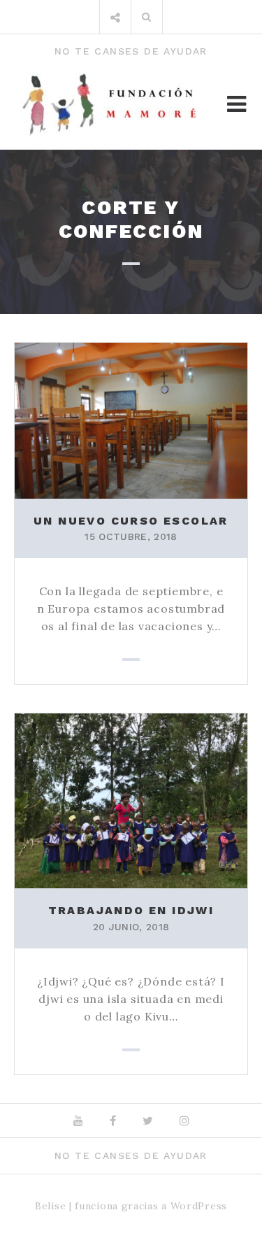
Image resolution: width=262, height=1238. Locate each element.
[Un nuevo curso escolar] (131, 419)
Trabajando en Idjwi (131, 910)
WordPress (198, 1206)
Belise (50, 1206)
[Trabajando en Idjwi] (131, 799)
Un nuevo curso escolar (131, 520)
